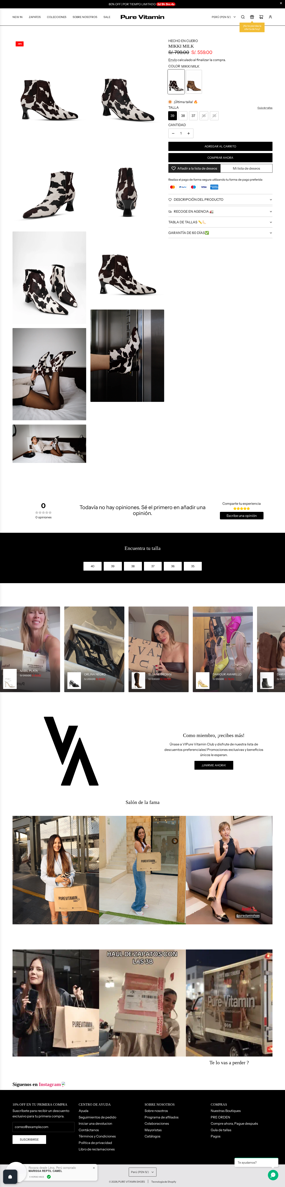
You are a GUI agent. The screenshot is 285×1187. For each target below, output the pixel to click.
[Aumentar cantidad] (188, 133)
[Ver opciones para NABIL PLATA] (30, 649)
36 (204, 116)
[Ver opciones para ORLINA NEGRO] (94, 649)
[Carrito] (261, 17)
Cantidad (177, 125)
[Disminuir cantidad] (173, 133)
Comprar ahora (220, 158)
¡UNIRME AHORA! (214, 765)
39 (172, 116)
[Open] (10, 1177)
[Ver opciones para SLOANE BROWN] (159, 649)
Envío (172, 60)
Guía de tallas (264, 107)
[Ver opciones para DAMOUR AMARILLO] (223, 649)
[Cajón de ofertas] (252, 17)
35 (214, 116)
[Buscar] (242, 17)
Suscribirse (29, 1139)
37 (193, 116)
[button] (4, 649)
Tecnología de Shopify (163, 1181)
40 (92, 566)
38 (183, 116)
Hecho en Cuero (183, 41)
